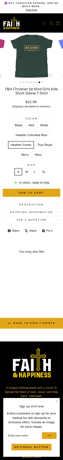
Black (18, 125)
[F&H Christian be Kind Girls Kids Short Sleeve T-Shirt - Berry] (13, 298)
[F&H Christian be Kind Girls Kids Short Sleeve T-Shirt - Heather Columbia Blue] (17, 295)
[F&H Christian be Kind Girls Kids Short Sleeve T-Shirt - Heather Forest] (21, 295)
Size (31, 165)
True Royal (44, 144)
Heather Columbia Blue (31, 135)
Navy (38, 154)
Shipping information (31, 212)
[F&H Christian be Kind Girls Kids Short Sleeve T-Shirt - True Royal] (10, 298)
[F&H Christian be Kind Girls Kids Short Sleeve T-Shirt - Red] (10, 295)
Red (31, 125)
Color (31, 118)
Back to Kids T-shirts (33, 323)
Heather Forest (21, 144)
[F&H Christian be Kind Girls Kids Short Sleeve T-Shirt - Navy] (17, 298)
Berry (25, 154)
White (44, 125)
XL (44, 171)
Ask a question (32, 219)
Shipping (17, 106)
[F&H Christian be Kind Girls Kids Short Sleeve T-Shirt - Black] (6, 295)
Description (31, 204)
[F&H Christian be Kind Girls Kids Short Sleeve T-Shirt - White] (13, 295)
